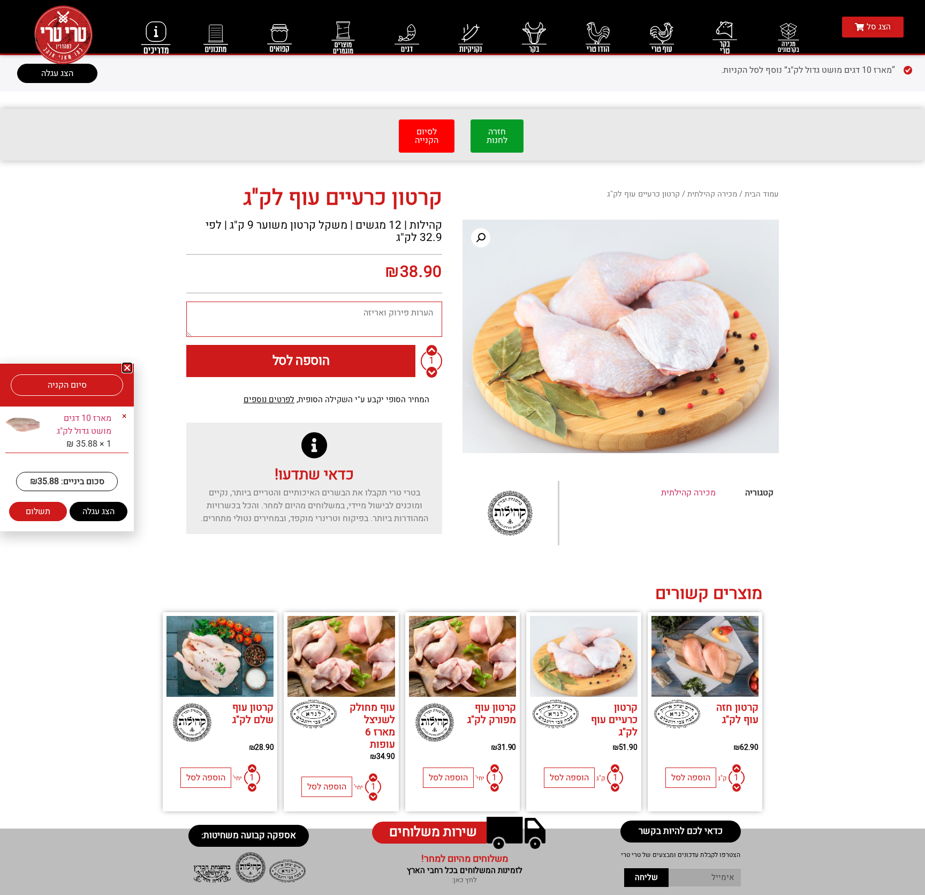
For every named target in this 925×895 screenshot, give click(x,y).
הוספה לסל (300, 360)
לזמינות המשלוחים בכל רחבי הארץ (464, 870)
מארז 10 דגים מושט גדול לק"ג (84, 425)
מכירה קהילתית (712, 194)
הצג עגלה (57, 73)
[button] (873, 27)
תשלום (38, 511)
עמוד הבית (762, 194)
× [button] (124, 416)
